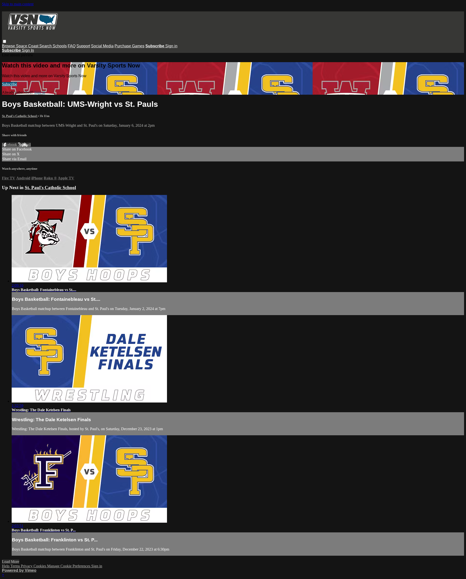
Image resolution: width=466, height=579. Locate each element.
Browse (9, 46)
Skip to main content (17, 4)
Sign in (171, 46)
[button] (4, 41)
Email (26, 145)
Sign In (28, 50)
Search (46, 46)
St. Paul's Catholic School (20, 116)
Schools (60, 46)
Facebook (10, 145)
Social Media (102, 46)
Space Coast (27, 46)
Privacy (27, 566)
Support (83, 46)
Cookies (40, 566)
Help (6, 566)
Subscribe (9, 84)
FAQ (71, 46)
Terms (15, 566)
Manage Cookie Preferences (69, 566)
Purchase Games (129, 46)
